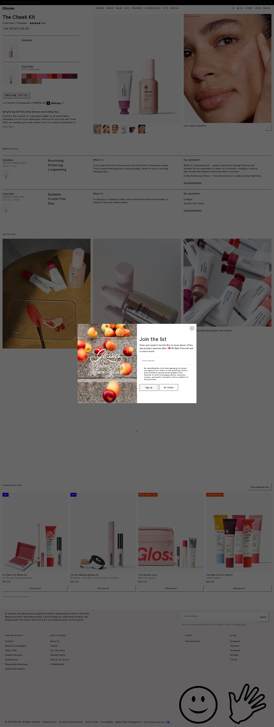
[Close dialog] (192, 328)
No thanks (169, 387)
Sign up (148, 387)
